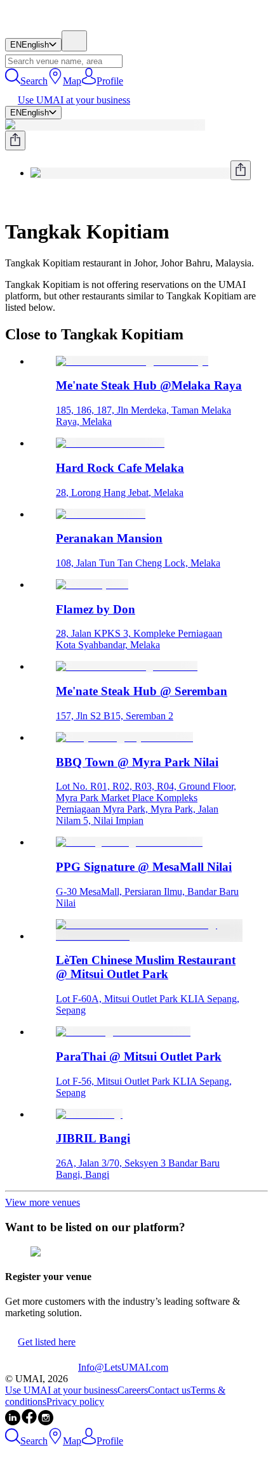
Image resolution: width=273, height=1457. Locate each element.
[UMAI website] (41, 1367)
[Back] (10, 200)
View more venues (42, 1202)
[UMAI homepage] (41, 24)
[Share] (15, 140)
